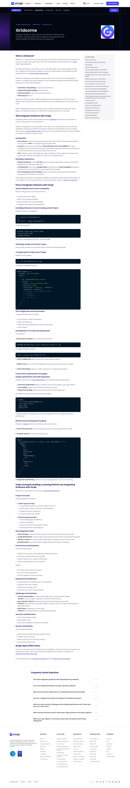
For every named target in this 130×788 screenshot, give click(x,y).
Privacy (36, 782)
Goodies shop (110, 756)
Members (66, 10)
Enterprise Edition (45, 744)
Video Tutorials (77, 761)
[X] (106, 782)
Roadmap (43, 751)
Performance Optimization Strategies (96, 89)
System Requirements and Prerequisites (96, 72)
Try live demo (44, 759)
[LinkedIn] (113, 782)
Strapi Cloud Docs (78, 741)
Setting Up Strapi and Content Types (95, 79)
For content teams (62, 761)
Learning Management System (63, 749)
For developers (61, 759)
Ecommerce (60, 744)
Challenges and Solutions (92, 110)
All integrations (94, 739)
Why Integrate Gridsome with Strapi (95, 62)
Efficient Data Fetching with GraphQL (95, 94)
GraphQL (26, 424)
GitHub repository (78, 751)
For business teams (62, 764)
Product (27, 3)
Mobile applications (62, 741)
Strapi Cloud (43, 741)
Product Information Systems (62, 756)
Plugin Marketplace (45, 756)
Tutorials (75, 749)
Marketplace (28, 10)
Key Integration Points (91, 103)
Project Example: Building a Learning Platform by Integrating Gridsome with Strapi (98, 97)
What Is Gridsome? (90, 60)
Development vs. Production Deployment (97, 86)
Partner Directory (78, 744)
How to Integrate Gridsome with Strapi (96, 70)
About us (109, 739)
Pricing (65, 3)
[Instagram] (116, 782)
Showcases (49, 10)
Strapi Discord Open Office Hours (26, 654)
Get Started (112, 3)
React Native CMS (95, 761)
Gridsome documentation (61, 659)
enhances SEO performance (39, 73)
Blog (107, 741)
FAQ (107, 751)
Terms (29, 782)
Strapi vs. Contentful (70, 180)
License (23, 782)
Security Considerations (92, 113)
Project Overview (90, 100)
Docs (58, 3)
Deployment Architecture (92, 108)
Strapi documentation (39, 659)
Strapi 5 (42, 739)
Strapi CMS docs (78, 739)
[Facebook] (110, 782)
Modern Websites (62, 739)
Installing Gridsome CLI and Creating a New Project (97, 75)
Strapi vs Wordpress (79, 756)
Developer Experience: (91, 67)
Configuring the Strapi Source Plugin (95, 81)
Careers (108, 746)
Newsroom (109, 754)
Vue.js (75, 62)
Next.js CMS (93, 744)
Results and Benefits (91, 115)
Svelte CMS (93, 759)
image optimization (38, 380)
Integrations (39, 10)
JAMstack (53, 119)
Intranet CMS (60, 752)
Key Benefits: (89, 65)
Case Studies (77, 754)
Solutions (37, 3)
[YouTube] (119, 782)
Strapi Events (77, 746)
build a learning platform (52, 491)
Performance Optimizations (93, 105)
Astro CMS (93, 754)
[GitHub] (97, 782)
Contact (108, 749)
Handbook (109, 744)
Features (42, 746)
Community (16, 10)
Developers (49, 3)
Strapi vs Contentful (78, 759)
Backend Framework (63, 746)
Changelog (43, 754)
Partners (58, 10)
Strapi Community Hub (23, 24)
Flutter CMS (93, 756)
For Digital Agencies (62, 766)
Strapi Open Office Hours (92, 118)
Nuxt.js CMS (93, 751)
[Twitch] (103, 782)
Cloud (72, 3)
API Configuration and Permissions (95, 84)
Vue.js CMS (93, 749)
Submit (114, 10)
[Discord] (100, 782)
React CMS (93, 741)
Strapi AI (42, 749)
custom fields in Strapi (33, 131)
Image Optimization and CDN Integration (97, 91)
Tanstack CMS (94, 746)
